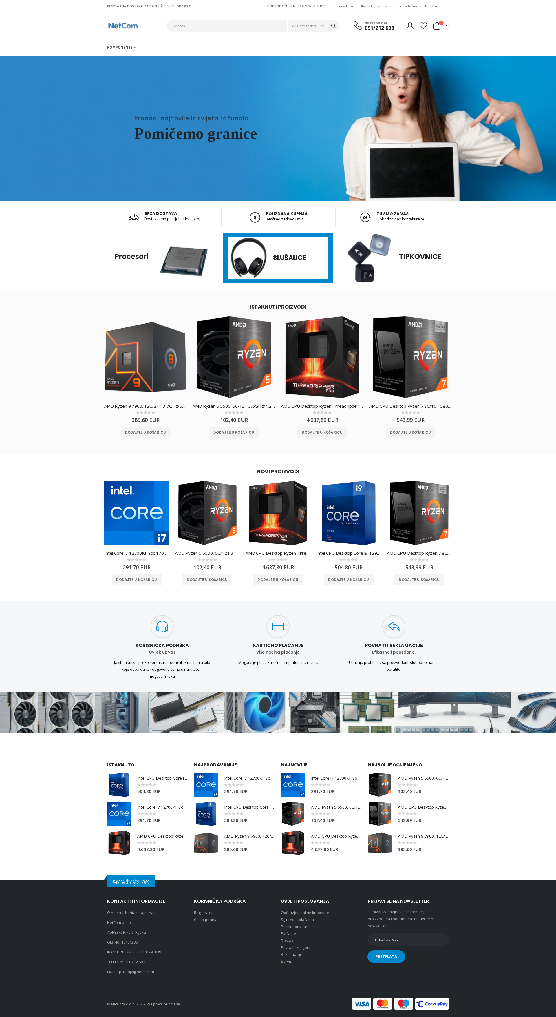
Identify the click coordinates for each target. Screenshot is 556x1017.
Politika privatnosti (297, 926)
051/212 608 (134, 962)
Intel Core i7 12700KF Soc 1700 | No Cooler (136, 553)
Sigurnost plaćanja (297, 919)
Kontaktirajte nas (375, 6)
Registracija (204, 912)
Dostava (288, 940)
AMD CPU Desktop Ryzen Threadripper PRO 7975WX (322, 406)
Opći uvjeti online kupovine (305, 912)
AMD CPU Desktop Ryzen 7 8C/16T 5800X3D (410, 406)
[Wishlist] (423, 25)
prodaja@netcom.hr (136, 971)
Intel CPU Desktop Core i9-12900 (348, 553)
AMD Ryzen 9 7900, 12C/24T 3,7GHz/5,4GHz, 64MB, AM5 (145, 406)
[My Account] (410, 25)
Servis (286, 961)
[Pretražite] (333, 26)
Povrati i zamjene (296, 947)
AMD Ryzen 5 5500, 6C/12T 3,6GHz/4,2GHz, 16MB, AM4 (234, 406)
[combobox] (253, 26)
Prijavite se (345, 6)
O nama (114, 912)
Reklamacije (291, 954)
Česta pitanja (205, 919)
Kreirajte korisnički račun (417, 6)
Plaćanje (288, 933)
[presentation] (94, 361)
